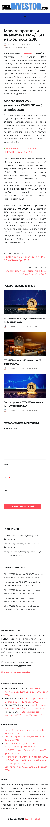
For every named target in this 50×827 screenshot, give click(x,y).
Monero (28, 53)
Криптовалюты (20, 48)
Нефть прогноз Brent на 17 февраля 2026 (26, 757)
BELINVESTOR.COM (33, 819)
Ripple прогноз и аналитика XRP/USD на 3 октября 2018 (24, 259)
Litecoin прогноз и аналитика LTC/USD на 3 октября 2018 (25, 273)
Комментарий (11, 429)
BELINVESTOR (13, 44)
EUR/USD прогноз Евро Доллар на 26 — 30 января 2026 (26, 691)
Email (7, 478)
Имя (6, 464)
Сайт (6, 491)
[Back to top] (47, 824)
